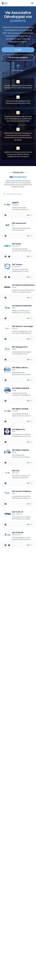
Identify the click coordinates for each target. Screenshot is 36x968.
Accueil (18, 50)
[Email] (9, 256)
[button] (18, 209)
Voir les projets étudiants (18, 57)
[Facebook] (5, 215)
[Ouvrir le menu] (32, 3)
